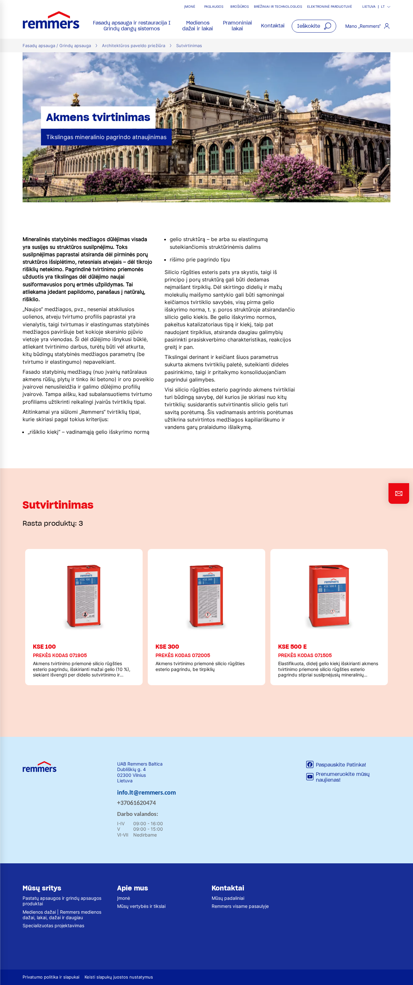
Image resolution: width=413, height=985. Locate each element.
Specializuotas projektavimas (53, 925)
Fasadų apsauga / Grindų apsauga (57, 45)
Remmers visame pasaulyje (240, 906)
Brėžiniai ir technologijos (278, 6)
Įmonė (189, 6)
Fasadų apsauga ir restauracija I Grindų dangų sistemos (132, 25)
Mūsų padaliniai (228, 898)
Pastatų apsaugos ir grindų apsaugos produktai (62, 900)
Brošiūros (239, 6)
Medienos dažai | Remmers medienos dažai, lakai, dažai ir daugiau (62, 914)
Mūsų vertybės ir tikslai (141, 906)
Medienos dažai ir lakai (197, 25)
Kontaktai (273, 26)
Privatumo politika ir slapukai (51, 977)
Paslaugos (213, 6)
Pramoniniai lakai (237, 25)
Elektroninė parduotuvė (329, 6)
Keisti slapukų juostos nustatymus (119, 977)
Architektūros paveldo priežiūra (133, 45)
